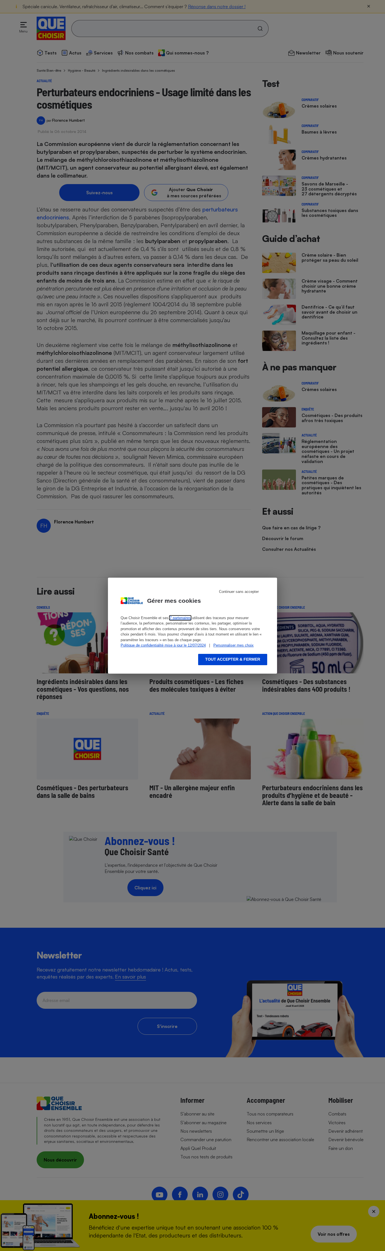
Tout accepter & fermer (232, 659)
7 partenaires (180, 618)
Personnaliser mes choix (233, 645)
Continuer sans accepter (239, 592)
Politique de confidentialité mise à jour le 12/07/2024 (163, 645)
